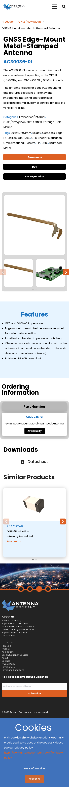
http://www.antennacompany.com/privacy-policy (33, 755)
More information (34, 768)
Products (8, 22)
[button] (54, 7)
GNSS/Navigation (29, 22)
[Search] (64, 7)
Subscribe (34, 693)
